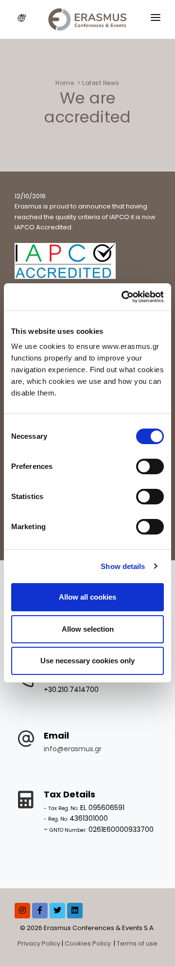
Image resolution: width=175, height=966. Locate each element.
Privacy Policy (39, 943)
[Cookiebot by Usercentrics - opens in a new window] (123, 297)
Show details (123, 566)
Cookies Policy (88, 943)
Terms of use (137, 943)
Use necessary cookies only (87, 660)
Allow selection (88, 629)
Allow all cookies (87, 597)
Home (64, 83)
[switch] (150, 466)
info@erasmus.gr (73, 749)
